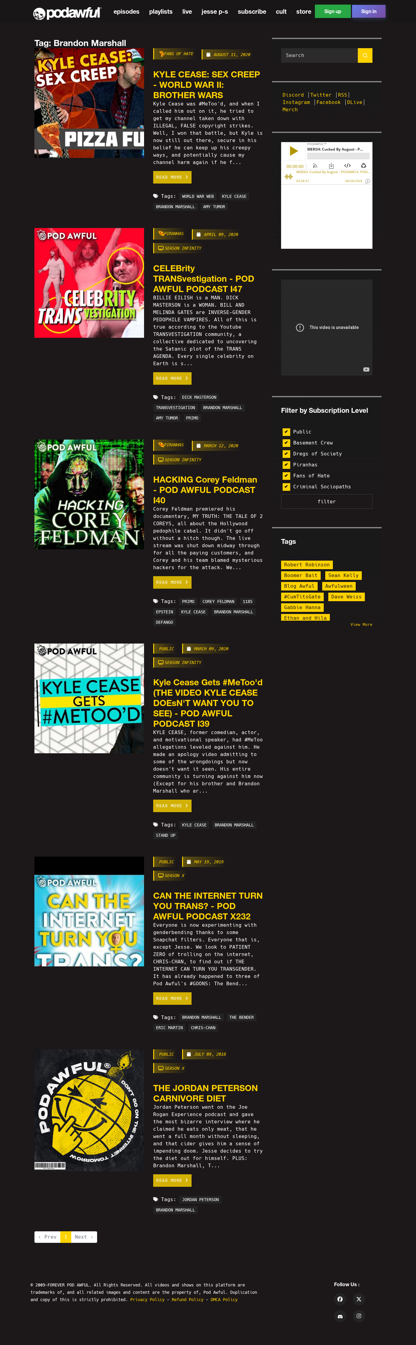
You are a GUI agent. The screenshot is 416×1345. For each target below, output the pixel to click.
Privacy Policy (148, 1299)
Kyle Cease (234, 196)
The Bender (241, 1017)
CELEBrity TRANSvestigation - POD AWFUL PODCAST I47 (203, 278)
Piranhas (174, 233)
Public (166, 648)
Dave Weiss (346, 597)
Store (303, 11)
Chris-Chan (203, 1028)
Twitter (322, 95)
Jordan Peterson (200, 1199)
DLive (354, 102)
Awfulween (339, 586)
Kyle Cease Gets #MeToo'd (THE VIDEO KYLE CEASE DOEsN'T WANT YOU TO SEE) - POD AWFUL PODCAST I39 (208, 703)
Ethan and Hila (305, 618)
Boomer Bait (301, 575)
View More (361, 624)
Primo (192, 418)
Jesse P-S (215, 11)
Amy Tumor (214, 206)
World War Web (198, 196)
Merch (290, 109)
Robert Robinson (307, 565)
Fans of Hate (178, 53)
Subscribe (252, 11)
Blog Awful (299, 586)
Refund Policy (189, 1299)
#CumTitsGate (302, 597)
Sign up (332, 11)
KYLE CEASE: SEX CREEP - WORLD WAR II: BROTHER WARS (206, 84)
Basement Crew (313, 443)
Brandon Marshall (175, 206)
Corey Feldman (218, 601)
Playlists (161, 11)
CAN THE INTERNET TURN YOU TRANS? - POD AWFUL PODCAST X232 (208, 905)
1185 (247, 601)
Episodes (126, 11)
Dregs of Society (317, 454)
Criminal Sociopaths (322, 487)
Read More (170, 177)
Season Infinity (183, 248)
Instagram (298, 102)
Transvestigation (175, 407)
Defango (164, 622)
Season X (174, 875)
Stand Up (165, 835)
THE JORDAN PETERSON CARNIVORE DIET (205, 1093)
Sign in (368, 11)
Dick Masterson (199, 397)
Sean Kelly (343, 575)
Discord (295, 95)
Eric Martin (169, 1028)
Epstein (164, 611)
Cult (281, 11)
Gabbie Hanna (302, 607)
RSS (342, 95)
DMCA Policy (224, 1299)
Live (187, 11)
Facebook (330, 102)
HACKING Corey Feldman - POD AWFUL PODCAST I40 (205, 489)
